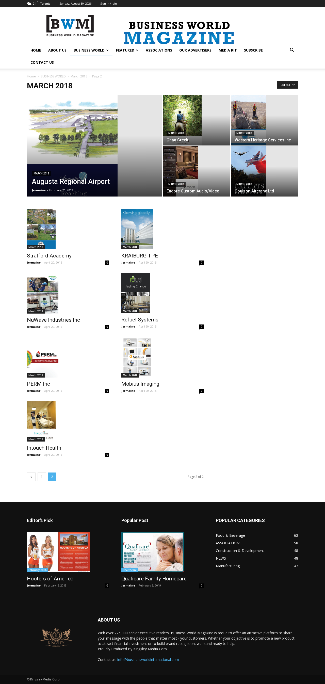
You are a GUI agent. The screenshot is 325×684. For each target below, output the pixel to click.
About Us (57, 50)
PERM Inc (38, 384)
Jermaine (39, 190)
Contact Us (42, 62)
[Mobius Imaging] (162, 357)
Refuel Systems (139, 320)
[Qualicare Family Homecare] (162, 552)
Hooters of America (50, 579)
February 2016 (37, 570)
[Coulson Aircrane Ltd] (264, 171)
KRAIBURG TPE (139, 256)
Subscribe (253, 50)
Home (31, 76)
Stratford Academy (49, 256)
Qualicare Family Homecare (154, 579)
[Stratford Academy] (68, 229)
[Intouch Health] (68, 421)
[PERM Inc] (68, 357)
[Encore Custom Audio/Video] (196, 171)
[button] (292, 50)
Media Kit (228, 50)
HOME (35, 50)
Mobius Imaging (140, 384)
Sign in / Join (108, 3)
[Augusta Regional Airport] (94, 154)
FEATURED (125, 50)
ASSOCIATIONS (159, 50)
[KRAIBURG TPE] (162, 229)
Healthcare (130, 570)
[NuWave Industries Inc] (68, 293)
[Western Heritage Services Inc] (264, 120)
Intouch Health (44, 448)
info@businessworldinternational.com (148, 659)
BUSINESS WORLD (89, 50)
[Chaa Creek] (196, 120)
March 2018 (79, 76)
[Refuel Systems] (162, 293)
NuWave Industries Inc (53, 320)
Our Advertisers (195, 50)
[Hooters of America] (68, 552)
